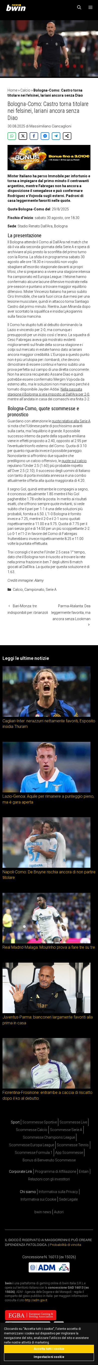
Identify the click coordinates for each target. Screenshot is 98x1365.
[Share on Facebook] (34, 136)
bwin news (42, 1212)
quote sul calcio (74, 461)
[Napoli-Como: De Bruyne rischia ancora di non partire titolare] (46, 866)
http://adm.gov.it (36, 1300)
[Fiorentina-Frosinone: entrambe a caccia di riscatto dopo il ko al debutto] (46, 1087)
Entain (84, 1171)
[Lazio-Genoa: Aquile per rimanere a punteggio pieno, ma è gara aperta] (46, 791)
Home (12, 90)
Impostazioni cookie (49, 1357)
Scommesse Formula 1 (34, 1153)
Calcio (25, 90)
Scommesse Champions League (49, 1137)
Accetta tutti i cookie (49, 1349)
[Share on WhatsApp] (12, 136)
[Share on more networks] (67, 136)
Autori (59, 1212)
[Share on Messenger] (45, 136)
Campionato (34, 590)
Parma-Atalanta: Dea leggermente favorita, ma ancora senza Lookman (70, 612)
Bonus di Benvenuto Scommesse (49, 1160)
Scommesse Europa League (31, 1145)
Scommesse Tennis (73, 1145)
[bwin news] (17, 7)
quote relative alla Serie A (71, 421)
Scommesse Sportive (39, 1122)
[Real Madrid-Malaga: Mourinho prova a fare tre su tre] (46, 942)
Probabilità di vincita (65, 1245)
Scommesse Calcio (31, 1130)
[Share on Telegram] (56, 136)
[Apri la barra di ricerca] (79, 7)
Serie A (51, 590)
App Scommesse (69, 1153)
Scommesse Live (73, 1122)
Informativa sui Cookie (38, 1199)
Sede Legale (68, 1199)
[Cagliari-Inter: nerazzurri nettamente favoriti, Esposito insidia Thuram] (46, 715)
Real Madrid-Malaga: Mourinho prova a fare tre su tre (49, 947)
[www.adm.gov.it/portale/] (49, 1271)
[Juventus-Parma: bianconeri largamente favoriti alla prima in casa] (46, 1012)
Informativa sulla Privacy (58, 1192)
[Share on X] (23, 136)
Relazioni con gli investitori (49, 1179)
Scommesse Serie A (66, 1130)
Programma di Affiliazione (55, 1171)
